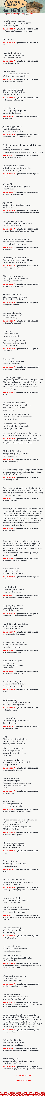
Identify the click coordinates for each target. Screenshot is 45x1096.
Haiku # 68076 (8, 614)
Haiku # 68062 (8, 888)
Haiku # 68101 (8, 79)
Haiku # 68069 (8, 726)
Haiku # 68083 (8, 459)
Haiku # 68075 (8, 632)
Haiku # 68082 (8, 478)
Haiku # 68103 (8, 43)
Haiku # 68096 (8, 174)
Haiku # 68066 (8, 809)
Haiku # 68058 (8, 984)
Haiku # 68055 (8, 1048)
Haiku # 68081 (8, 498)
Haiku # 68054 (8, 1067)
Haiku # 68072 (8, 689)
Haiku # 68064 (8, 851)
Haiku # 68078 (8, 577)
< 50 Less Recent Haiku (22, 1076)
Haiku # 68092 (8, 247)
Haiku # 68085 (8, 392)
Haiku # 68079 (8, 558)
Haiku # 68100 (8, 98)
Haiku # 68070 (8, 708)
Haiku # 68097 (8, 155)
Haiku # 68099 (8, 116)
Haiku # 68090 (8, 284)
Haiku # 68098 (8, 135)
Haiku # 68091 (8, 266)
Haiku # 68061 (8, 915)
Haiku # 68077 (8, 595)
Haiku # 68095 (8, 192)
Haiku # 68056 (8, 1030)
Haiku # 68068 (8, 768)
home (4, 14)
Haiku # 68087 (8, 349)
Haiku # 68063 (8, 869)
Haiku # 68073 (8, 671)
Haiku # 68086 (8, 367)
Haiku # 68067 (8, 791)
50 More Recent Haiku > (22, 1080)
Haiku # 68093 (8, 229)
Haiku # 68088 (8, 321)
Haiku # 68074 (8, 650)
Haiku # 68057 (8, 1002)
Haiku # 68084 (8, 439)
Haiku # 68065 (8, 832)
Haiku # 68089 (8, 302)
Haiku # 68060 (8, 936)
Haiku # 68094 (8, 211)
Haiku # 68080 (8, 528)
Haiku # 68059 (8, 963)
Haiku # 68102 (8, 61)
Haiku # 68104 (8, 29)
